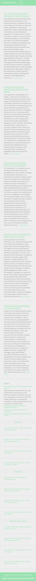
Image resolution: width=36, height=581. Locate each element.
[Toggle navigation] (21, 3)
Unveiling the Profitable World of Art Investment (18, 452)
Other (19, 575)
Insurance (13, 575)
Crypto (6, 575)
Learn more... (18, 78)
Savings (25, 575)
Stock (30, 575)
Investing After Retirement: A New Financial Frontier (17, 463)
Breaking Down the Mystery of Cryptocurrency (15, 478)
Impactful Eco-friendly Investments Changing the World (17, 440)
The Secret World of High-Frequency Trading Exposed (18, 429)
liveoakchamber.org (8, 2)
